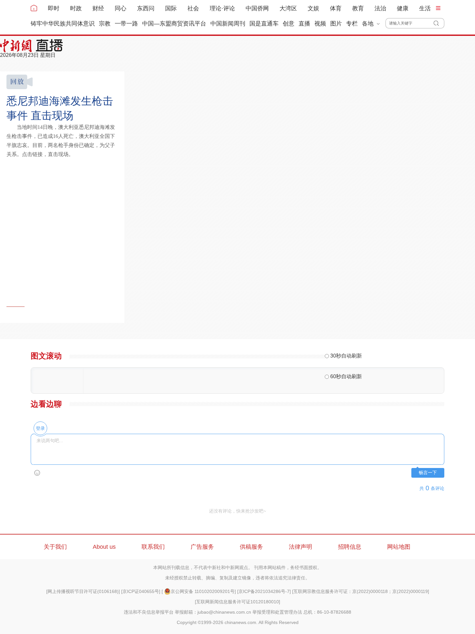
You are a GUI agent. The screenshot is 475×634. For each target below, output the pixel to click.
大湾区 (288, 8)
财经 (98, 8)
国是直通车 (264, 23)
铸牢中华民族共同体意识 (63, 23)
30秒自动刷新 (346, 356)
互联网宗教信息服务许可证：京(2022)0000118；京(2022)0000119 (360, 591)
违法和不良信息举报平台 (149, 612)
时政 (76, 8)
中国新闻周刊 (227, 23)
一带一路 (126, 23)
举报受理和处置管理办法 (277, 612)
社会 (193, 8)
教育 (358, 8)
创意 (288, 23)
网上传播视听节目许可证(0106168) (83, 591)
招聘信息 (349, 547)
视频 (320, 23)
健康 (402, 8)
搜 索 (439, 23)
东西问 (145, 8)
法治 (380, 8)
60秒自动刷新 (346, 376)
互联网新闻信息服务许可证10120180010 (237, 601)
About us (104, 547)
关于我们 (55, 547)
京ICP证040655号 (140, 591)
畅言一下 (428, 472)
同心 (120, 8)
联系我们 (153, 547)
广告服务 (202, 547)
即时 (53, 8)
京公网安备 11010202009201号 (203, 591)
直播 (304, 23)
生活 (425, 8)
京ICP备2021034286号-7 (264, 591)
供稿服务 (251, 547)
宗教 (105, 23)
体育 (336, 8)
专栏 (352, 23)
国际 (171, 8)
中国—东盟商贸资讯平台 (174, 23)
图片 (336, 23)
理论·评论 (222, 8)
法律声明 (300, 547)
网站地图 (398, 547)
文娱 (313, 8)
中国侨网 (257, 8)
